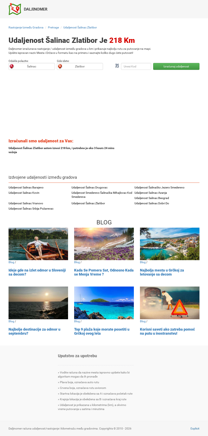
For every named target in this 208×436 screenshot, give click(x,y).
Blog (11, 262)
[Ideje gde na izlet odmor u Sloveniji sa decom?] (38, 244)
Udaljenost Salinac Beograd (151, 198)
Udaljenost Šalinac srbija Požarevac (31, 208)
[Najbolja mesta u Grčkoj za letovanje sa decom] (169, 244)
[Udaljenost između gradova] (30, 9)
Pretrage (53, 27)
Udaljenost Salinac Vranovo (26, 203)
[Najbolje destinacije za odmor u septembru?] (38, 303)
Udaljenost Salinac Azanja (150, 192)
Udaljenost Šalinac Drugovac (89, 187)
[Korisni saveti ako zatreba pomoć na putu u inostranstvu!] (169, 303)
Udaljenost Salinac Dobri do (151, 203)
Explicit (195, 428)
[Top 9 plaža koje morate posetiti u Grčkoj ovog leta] (104, 303)
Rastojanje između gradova (26, 27)
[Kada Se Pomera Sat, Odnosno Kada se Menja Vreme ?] (104, 244)
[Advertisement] (104, 105)
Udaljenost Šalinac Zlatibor (80, 27)
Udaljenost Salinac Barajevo (26, 187)
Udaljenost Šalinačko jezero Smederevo (159, 187)
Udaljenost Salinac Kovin (24, 192)
